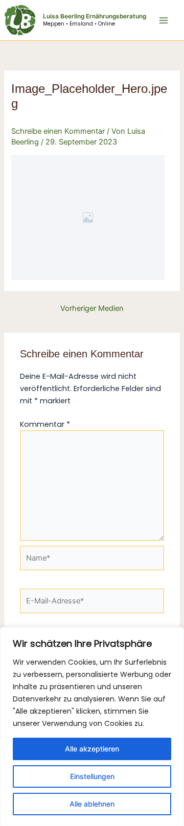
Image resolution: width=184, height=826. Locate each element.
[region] (92, 726)
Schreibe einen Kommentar (58, 131)
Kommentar (45, 424)
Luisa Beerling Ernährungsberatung (94, 16)
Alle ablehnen (92, 803)
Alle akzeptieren (92, 748)
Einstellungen (92, 776)
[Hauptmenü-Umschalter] (163, 20)
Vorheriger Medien (92, 308)
